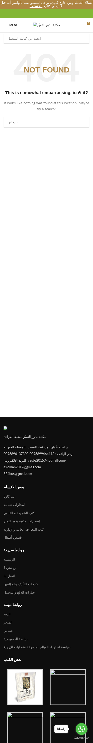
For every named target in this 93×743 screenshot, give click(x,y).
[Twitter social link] (38, 13)
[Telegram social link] (60, 13)
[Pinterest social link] (43, 13)
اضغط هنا (36, 6)
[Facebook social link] (33, 13)
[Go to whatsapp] (82, 729)
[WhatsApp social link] (54, 13)
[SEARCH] (84, 39)
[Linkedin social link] (49, 13)
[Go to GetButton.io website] (81, 738)
